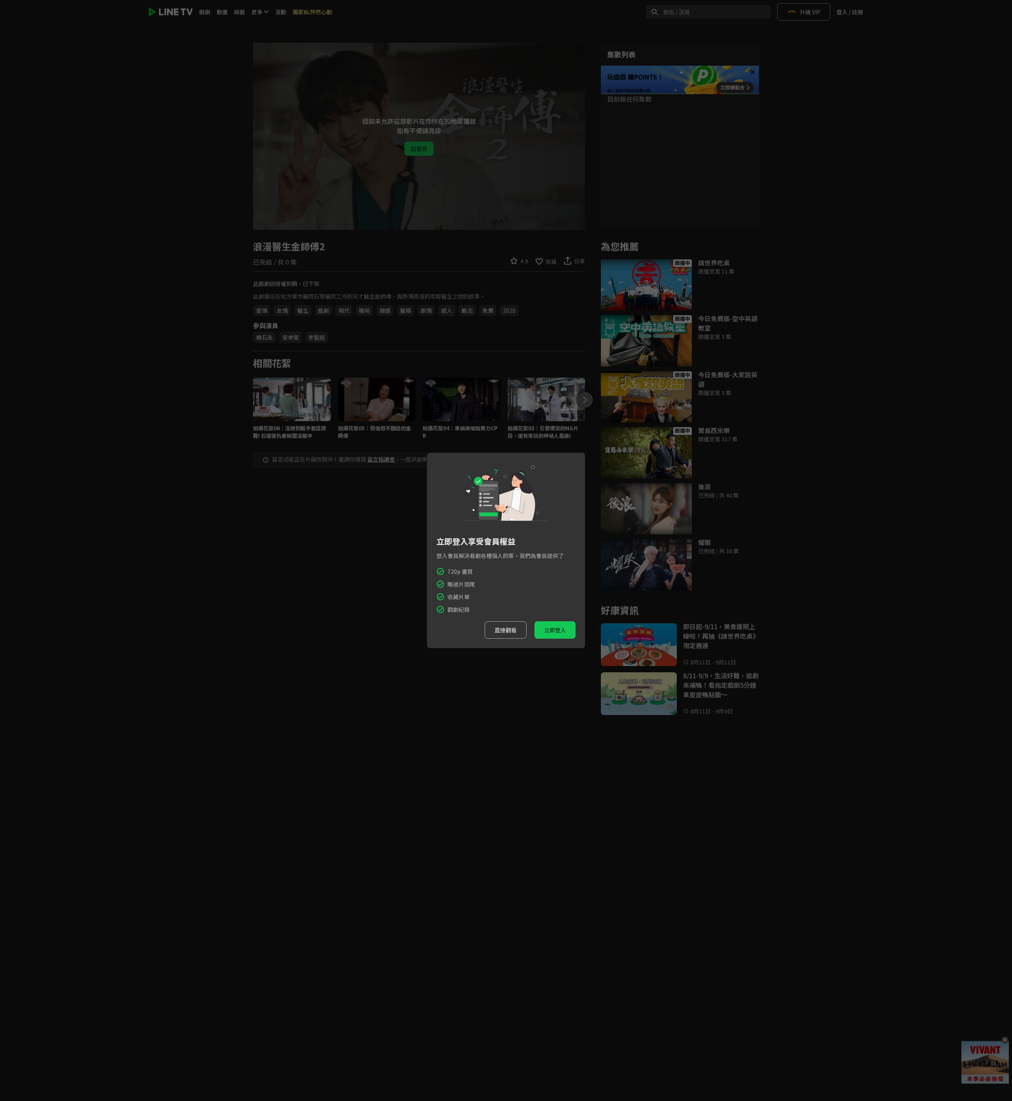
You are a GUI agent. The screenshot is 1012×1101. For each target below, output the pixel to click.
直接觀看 (506, 630)
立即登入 (555, 630)
